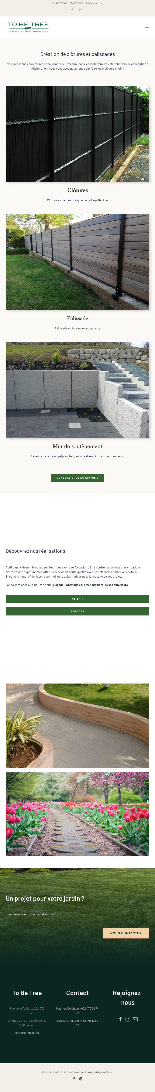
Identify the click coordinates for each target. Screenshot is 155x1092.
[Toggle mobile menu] (147, 26)
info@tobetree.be (94, 3)
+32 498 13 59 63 (76, 3)
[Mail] (135, 1019)
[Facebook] (120, 1019)
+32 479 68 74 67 (59, 3)
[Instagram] (128, 1019)
